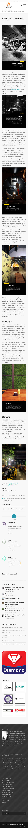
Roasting (4, 800)
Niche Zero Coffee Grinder (17, 627)
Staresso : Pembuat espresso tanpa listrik (15, 644)
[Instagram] (25, 826)
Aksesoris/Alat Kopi (7, 782)
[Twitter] (20, 826)
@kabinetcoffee (12, 485)
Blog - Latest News (7, 10)
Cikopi (8, 824)
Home (9, 11)
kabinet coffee (10, 499)
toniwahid (22, 495)
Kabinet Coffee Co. (12, 18)
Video (3, 802)
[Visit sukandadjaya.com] (14, 673)
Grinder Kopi (5, 790)
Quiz (3, 798)
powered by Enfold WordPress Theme (17, 824)
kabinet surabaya (7, 501)
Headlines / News (6, 792)
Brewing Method (6, 784)
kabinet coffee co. (20, 499)
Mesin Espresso (6, 794)
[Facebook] (23, 826)
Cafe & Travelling (14, 11)
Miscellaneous (5, 796)
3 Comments (13, 495)
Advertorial (5, 780)
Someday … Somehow (10, 641)
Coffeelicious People (7, 788)
